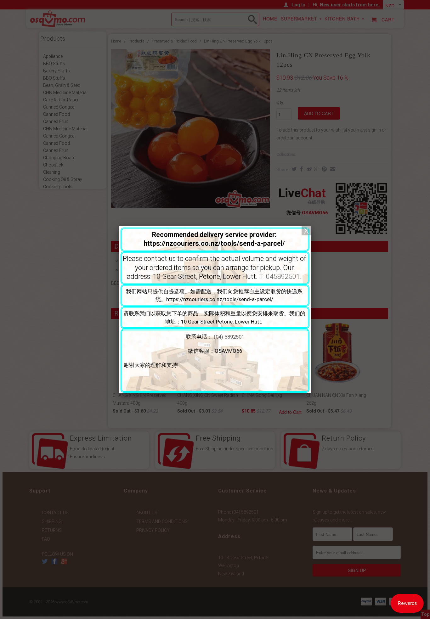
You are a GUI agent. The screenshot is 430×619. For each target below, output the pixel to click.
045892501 (283, 276)
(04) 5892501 (229, 337)
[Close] (306, 230)
